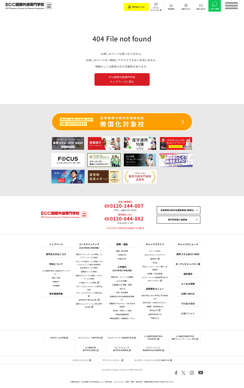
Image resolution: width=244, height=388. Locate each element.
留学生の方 (154, 310)
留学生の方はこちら (56, 254)
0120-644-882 (127, 218)
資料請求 (187, 274)
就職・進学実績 (122, 251)
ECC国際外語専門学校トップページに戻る (122, 79)
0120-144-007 (127, 205)
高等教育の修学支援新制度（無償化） (178, 210)
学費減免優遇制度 (122, 314)
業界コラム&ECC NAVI (187, 254)
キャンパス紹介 (155, 251)
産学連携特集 (56, 293)
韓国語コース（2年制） (89, 271)
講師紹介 (153, 258)
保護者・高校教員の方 (154, 306)
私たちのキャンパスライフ (155, 255)
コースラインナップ (89, 246)
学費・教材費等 (122, 292)
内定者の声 (122, 255)
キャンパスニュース (188, 244)
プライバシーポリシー (111, 360)
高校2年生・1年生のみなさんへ (155, 302)
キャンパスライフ (155, 244)
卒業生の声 (122, 258)
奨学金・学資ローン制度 (122, 310)
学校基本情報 (188, 303)
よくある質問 (188, 283)
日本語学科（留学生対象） (88, 300)
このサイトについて (80, 360)
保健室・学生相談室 (155, 273)
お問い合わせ (188, 293)
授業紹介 (56, 281)
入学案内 (122, 268)
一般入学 (122, 288)
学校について (56, 264)
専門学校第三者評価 (177, 219)
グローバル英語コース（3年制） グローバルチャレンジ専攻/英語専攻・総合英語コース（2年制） (89, 264)
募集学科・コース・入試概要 (122, 277)
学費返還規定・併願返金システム (122, 318)
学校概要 (56, 285)
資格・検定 (56, 278)
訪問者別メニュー (155, 288)
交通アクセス (188, 313)
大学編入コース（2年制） (88, 282)
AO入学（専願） (122, 281)
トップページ (56, 244)
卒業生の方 (155, 318)
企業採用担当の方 (155, 314)
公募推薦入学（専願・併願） (122, 284)
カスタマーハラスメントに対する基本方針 (152, 360)
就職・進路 (122, 244)
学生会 (154, 262)
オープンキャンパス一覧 (188, 264)
